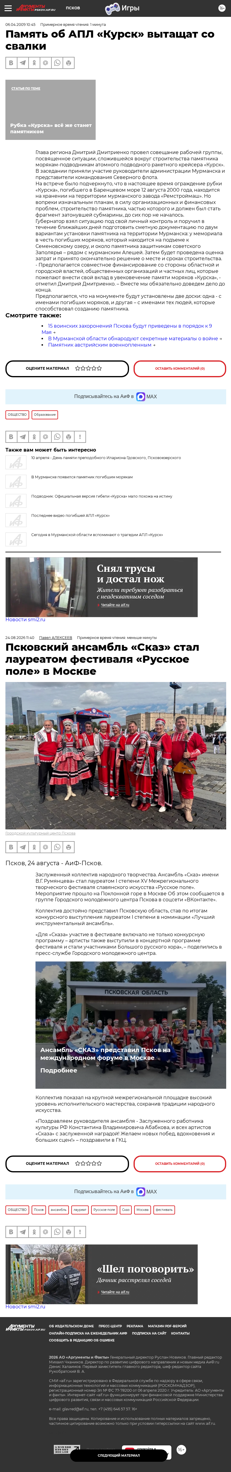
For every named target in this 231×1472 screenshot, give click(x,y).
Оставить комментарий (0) (180, 369)
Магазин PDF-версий (167, 1326)
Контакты (180, 1333)
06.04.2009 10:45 (20, 24)
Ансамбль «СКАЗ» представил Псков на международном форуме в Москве (105, 1053)
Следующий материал (119, 1456)
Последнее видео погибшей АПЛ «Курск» (70, 515)
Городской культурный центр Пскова (40, 833)
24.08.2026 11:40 (19, 637)
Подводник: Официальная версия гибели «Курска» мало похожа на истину (101, 496)
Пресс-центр (110, 1326)
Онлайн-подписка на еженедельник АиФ (88, 1333)
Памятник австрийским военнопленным (100, 345)
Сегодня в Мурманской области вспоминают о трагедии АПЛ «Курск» (97, 534)
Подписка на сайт (149, 1333)
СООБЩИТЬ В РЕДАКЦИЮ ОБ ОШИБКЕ (82, 1340)
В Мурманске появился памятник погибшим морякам (82, 477)
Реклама (135, 1326)
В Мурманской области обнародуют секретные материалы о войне (133, 338)
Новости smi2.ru (25, 619)
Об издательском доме (71, 1326)
